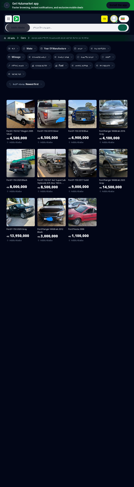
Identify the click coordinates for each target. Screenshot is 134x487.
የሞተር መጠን (18, 65)
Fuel (61, 65)
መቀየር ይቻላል (81, 65)
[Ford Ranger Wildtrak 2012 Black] (51, 221)
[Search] (122, 27)
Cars (23, 38)
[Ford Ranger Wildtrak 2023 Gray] (113, 172)
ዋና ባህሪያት (105, 65)
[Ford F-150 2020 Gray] (21, 221)
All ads (11, 38)
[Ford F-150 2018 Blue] (82, 123)
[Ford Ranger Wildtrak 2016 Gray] (113, 123)
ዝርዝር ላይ (16, 74)
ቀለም (107, 57)
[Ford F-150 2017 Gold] (82, 172)
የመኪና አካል (63, 57)
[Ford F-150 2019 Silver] (51, 123)
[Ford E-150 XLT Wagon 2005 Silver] (21, 123)
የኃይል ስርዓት (41, 65)
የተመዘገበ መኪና (39, 57)
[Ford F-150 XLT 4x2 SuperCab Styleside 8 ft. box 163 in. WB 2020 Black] (51, 172)
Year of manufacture (55, 48)
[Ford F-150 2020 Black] (21, 172)
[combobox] (79, 28)
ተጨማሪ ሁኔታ (87, 57)
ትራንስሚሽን (100, 48)
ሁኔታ (80, 48)
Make (29, 48)
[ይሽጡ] (104, 19)
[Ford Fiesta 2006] (82, 221)
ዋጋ (13, 48)
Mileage (16, 57)
